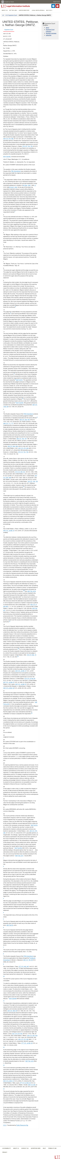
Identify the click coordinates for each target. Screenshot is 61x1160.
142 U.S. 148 (31, 481)
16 (35, 655)
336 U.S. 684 (11, 446)
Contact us (24, 1148)
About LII (4, 10)
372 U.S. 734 (26, 146)
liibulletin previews (51, 33)
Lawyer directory (24, 10)
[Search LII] (57, 6)
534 (21, 1034)
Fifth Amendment (16, 171)
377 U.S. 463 (22, 966)
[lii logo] (19, 6)
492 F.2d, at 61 (19, 856)
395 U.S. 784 (27, 960)
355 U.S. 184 (20, 439)
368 (10, 477)
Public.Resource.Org (22, 1125)
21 (35, 185)
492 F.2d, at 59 (31, 591)
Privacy (4, 1152)
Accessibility (6, 1148)
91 (13, 530)
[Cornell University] (2, 2)
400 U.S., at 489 (19, 684)
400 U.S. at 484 (7, 1081)
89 (32, 960)
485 (12, 139)
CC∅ (4, 1125)
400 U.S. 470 (7, 139)
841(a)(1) (11, 187)
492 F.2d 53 (19, 380)
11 (9, 621)
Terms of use (52, 1148)
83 (34, 678)
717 (12, 423)
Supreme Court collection (50, 30)
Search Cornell (56, 1)
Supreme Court (8, 29)
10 (23, 590)
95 (7, 406)
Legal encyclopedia (38, 10)
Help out (48, 10)
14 (31, 713)
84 (31, 1043)
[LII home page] (57, 1157)
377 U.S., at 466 (25, 1043)
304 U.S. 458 (11, 1011)
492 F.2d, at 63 (29, 1061)
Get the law (12, 10)
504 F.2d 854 (7, 156)
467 (28, 966)
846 (16, 187)
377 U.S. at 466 (24, 1083)
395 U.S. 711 (7, 423)
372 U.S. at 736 (28, 678)
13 (17, 656)
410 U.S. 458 (18, 472)
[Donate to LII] (53, 6)
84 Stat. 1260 (26, 185)
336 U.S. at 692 (7, 688)
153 (37, 481)
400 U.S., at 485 (7, 530)
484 (27, 448)
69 (13, 688)
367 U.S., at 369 (7, 682)
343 (29, 420)
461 (24, 472)
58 (16, 1011)
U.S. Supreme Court (11, 15)
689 (17, 446)
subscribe (48, 35)
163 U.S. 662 (30, 655)
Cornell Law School (9, 2)
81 (13, 682)
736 (31, 146)
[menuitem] (4, 10)
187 (26, 439)
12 (18, 648)
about (47, 27)
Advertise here (35, 1148)
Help (44, 1148)
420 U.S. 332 (23, 420)
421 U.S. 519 (16, 1034)
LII (3, 15)
